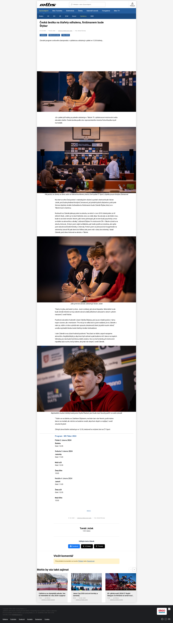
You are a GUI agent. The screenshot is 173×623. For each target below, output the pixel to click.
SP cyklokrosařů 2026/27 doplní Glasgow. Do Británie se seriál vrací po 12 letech (119, 594)
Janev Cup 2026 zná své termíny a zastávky (85, 594)
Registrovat (90, 561)
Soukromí (22, 619)
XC (48, 16)
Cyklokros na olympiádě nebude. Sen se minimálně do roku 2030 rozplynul (52, 594)
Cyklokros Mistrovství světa (65, 30)
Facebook (75, 546)
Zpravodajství (43, 11)
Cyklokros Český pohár (82, 599)
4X (60, 16)
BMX (92, 16)
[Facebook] (162, 619)
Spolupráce (38, 619)
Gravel (74, 16)
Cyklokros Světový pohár (116, 599)
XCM (66, 16)
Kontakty (30, 619)
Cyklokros (83, 16)
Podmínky (13, 619)
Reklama (5, 619)
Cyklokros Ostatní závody (48, 599)
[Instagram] (166, 619)
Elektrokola (70, 11)
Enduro (41, 16)
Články (80, 11)
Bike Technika (57, 11)
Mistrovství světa (54, 35)
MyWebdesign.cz (17, 615)
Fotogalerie (106, 11)
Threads (100, 546)
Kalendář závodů (92, 11)
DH (54, 16)
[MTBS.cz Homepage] (48, 4)
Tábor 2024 (65, 35)
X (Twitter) (88, 546)
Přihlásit (80, 561)
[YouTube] (169, 619)
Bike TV (117, 11)
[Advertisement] (86, 57)
